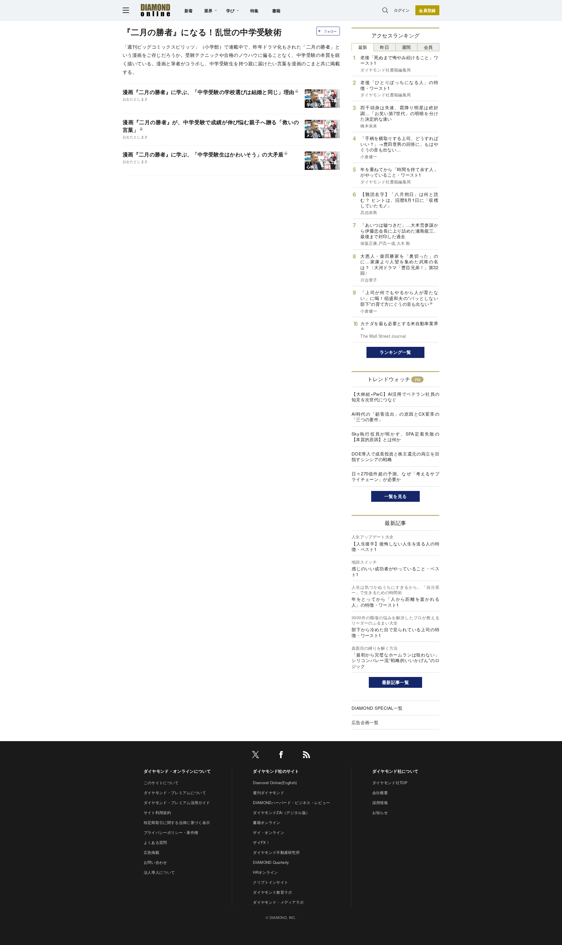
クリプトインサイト (270, 882)
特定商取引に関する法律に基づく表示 (177, 822)
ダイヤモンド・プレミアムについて (175, 792)
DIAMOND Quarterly (271, 862)
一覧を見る (395, 496)
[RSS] (306, 755)
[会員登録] (427, 10)
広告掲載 (151, 852)
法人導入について (159, 872)
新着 (188, 10)
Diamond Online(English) (275, 782)
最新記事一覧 (395, 682)
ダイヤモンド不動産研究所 (276, 852)
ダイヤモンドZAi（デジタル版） (281, 812)
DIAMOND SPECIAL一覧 (377, 708)
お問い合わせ (155, 862)
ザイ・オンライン (268, 832)
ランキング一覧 (395, 352)
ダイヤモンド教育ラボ (272, 892)
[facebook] (281, 755)
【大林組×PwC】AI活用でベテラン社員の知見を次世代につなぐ (395, 397)
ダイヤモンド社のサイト (276, 771)
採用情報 (380, 802)
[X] (255, 755)
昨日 (384, 47)
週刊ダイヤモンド (268, 792)
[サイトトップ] (155, 10)
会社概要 (380, 792)
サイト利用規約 (157, 812)
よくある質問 (155, 842)
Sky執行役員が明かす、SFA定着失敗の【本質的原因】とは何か (395, 437)
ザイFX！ (261, 842)
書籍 (276, 10)
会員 (428, 47)
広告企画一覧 (365, 722)
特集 (254, 10)
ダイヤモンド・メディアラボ (278, 902)
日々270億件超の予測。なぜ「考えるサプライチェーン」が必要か (395, 476)
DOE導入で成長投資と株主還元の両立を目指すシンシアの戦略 (395, 457)
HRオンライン (265, 872)
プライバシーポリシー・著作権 (171, 832)
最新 (362, 47)
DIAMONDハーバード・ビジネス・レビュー (291, 802)
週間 (406, 47)
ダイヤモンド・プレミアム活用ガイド (177, 802)
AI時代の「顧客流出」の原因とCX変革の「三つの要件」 (395, 417)
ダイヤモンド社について (395, 771)
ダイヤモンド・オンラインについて (177, 771)
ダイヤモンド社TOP (389, 782)
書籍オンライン (266, 822)
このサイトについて (161, 782)
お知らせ (380, 812)
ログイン (401, 10)
